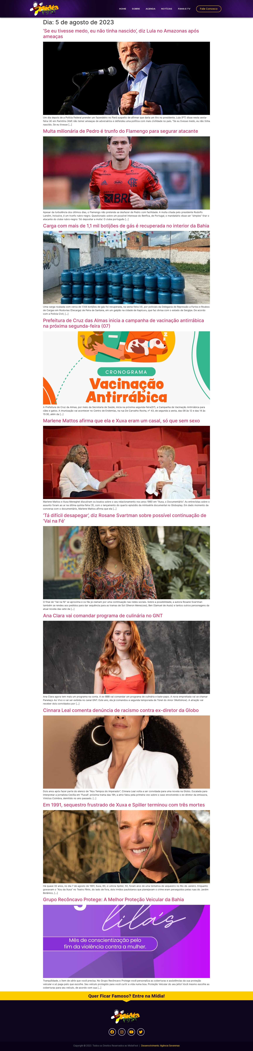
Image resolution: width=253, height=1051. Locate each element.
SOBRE (136, 8)
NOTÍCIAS (166, 8)
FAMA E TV (184, 8)
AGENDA (150, 8)
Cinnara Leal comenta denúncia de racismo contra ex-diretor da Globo (121, 710)
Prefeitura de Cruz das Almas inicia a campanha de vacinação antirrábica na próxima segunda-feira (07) (123, 323)
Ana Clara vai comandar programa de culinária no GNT (103, 615)
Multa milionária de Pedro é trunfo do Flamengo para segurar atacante (120, 131)
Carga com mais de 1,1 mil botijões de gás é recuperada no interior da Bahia (126, 226)
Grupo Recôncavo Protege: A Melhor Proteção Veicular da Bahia (113, 899)
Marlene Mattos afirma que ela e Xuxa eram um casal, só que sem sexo (121, 421)
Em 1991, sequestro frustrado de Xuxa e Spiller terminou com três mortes (124, 805)
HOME (122, 8)
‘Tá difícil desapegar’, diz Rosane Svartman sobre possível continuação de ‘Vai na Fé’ (124, 518)
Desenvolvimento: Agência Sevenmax (160, 1045)
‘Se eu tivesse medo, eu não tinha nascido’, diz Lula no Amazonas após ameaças (121, 33)
